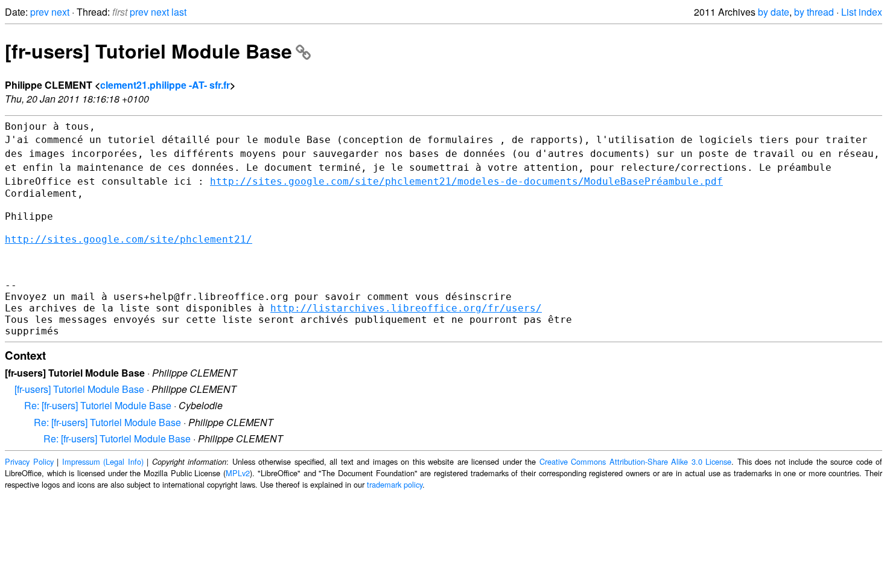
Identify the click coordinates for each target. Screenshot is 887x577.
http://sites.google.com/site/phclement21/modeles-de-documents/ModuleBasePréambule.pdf (466, 181)
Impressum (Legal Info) (103, 461)
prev (39, 12)
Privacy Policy (29, 461)
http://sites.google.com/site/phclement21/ (128, 239)
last (178, 12)
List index (861, 12)
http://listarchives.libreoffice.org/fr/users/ (406, 308)
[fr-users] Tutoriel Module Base (148, 51)
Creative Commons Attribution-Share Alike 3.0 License (635, 461)
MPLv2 (238, 473)
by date (773, 12)
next (60, 12)
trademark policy (394, 484)
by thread (814, 12)
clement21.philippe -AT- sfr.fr (165, 85)
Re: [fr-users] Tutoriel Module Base (97, 405)
